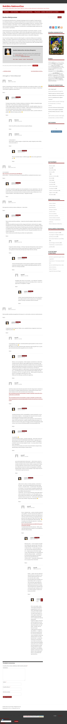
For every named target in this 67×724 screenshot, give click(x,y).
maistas (60, 70)
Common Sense (52, 211)
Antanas (50, 91)
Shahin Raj (18, 708)
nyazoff (16, 240)
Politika (50, 180)
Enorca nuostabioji (52, 213)
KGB (57, 68)
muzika (60, 71)
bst (49, 101)
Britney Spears (51, 64)
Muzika (50, 178)
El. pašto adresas (6, 687)
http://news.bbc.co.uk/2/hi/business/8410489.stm (12, 173)
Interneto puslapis (6, 691)
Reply (4, 92)
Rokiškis (59, 76)
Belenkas (51, 165)
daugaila (10, 201)
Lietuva (51, 70)
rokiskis (13, 97)
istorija (49, 68)
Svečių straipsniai (52, 186)
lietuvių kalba (56, 70)
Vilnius (50, 80)
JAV (51, 68)
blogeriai (57, 63)
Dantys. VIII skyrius (52, 269)
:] (48, 115)
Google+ (24, 59)
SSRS (56, 78)
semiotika (61, 77)
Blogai (50, 167)
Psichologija (51, 182)
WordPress (9, 708)
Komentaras (5, 667)
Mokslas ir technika (53, 176)
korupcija (60, 68)
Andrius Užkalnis (58, 62)
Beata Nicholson (52, 207)
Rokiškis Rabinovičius (13, 6)
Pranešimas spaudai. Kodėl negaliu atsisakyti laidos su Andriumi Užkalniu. (56, 103)
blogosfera (61, 63)
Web (14, 59)
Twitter (17, 59)
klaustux (10, 80)
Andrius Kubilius (51, 62)
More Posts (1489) (30, 59)
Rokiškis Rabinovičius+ (25, 56)
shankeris (16, 134)
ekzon (9, 166)
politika (56, 73)
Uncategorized (52, 188)
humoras (56, 67)
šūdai (49, 81)
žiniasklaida (53, 81)
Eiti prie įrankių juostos (4, 718)
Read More (60, 715)
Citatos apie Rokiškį (26, 12)
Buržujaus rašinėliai (53, 209)
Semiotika (51, 184)
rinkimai (55, 76)
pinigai (51, 73)
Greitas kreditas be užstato (54, 217)
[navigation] (33, 721)
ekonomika (24, 65)
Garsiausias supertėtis (53, 215)
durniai (49, 66)
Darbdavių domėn (7, 71)
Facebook (20, 59)
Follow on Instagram (57, 131)
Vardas (4, 682)
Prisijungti (3, 722)
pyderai (57, 74)
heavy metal (50, 67)
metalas (50, 71)
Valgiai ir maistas (52, 192)
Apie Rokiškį (14, 12)
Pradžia (6, 12)
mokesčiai (55, 71)
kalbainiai (54, 68)
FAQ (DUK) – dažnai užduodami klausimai (46, 12)
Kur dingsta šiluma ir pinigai (37, 71)
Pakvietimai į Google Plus (58, 91)
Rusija (56, 77)
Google (61, 66)
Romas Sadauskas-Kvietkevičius (55, 223)
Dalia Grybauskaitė (58, 64)
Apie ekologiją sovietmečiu (54, 242)
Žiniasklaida (51, 194)
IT (49, 174)
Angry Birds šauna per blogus (55, 271)
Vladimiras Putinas (55, 80)
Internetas (61, 67)
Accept (55, 715)
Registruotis (3, 723)
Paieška (12, 721)
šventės (61, 80)
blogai (53, 63)
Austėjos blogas (52, 205)
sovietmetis (51, 78)
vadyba (60, 78)
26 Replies (35, 65)
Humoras (51, 172)
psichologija (54, 74)
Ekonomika (14, 65)
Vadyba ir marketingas (53, 190)
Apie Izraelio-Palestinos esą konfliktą (56, 238)
